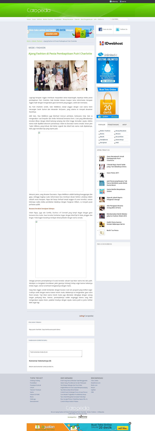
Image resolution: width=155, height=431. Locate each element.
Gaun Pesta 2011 (113, 173)
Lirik (95, 19)
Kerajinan (103, 142)
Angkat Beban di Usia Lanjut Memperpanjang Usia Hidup (77, 387)
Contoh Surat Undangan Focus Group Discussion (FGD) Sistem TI (80, 392)
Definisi (39, 19)
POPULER (101, 125)
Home (29, 19)
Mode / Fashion (48, 19)
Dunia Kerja (119, 140)
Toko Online (94, 380)
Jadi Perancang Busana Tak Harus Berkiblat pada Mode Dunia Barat (117, 183)
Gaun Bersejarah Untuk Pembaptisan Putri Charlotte (115, 158)
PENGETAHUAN (113, 125)
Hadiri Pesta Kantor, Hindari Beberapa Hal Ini (116, 223)
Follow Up (114, 1)
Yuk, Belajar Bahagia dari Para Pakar (71, 385)
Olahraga (33, 399)
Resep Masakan (68, 19)
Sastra (32, 392)
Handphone (104, 140)
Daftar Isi (101, 19)
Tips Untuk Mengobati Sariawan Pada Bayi (73, 397)
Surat (34, 19)
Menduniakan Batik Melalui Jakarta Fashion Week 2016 (117, 215)
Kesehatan (57, 19)
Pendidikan (33, 383)
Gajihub (93, 390)
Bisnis (102, 134)
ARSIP (125, 125)
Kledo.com (94, 385)
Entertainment (34, 401)
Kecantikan (119, 137)
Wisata (118, 134)
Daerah (77, 19)
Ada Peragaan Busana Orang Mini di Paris (115, 207)
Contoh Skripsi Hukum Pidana (69, 401)
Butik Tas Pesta (112, 230)
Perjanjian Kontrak (35, 385)
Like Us (123, 1)
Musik (102, 137)
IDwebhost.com (95, 383)
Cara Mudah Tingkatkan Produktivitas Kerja (73, 394)
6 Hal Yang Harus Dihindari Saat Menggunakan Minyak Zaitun (79, 380)
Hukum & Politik (34, 394)
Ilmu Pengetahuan (87, 19)
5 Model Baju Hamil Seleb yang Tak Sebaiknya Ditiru (116, 166)
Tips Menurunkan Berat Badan (70, 390)
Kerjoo (93, 387)
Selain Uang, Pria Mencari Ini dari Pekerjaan (73, 383)
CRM (92, 392)
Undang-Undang (35, 380)
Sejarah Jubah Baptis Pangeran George (114, 198)
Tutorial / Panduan (35, 390)
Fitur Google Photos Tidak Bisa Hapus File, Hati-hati (76, 399)
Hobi (117, 142)
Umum (32, 387)
